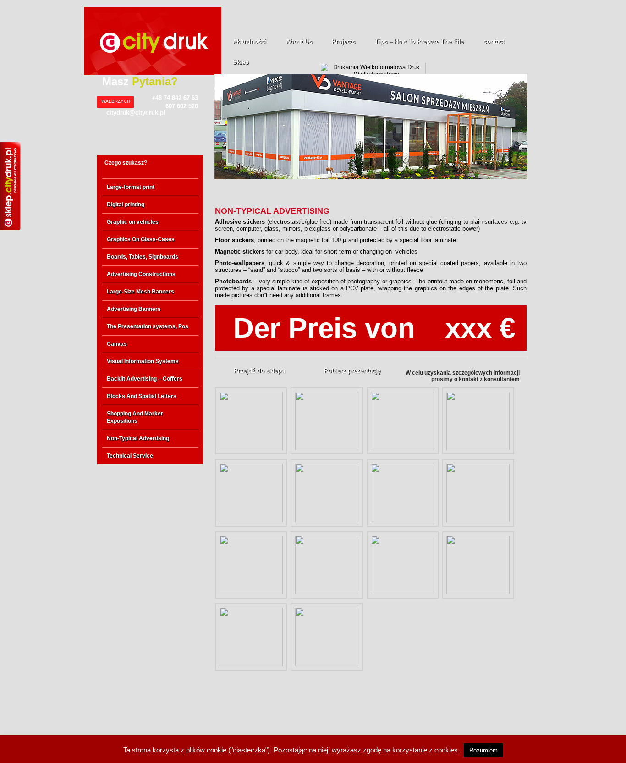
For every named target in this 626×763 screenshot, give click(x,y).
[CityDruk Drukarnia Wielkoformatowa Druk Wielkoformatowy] (152, 73)
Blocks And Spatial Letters (141, 396)
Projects (343, 41)
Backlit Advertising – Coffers (144, 379)
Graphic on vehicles (133, 222)
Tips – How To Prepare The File (419, 41)
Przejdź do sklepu (259, 370)
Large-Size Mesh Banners (140, 291)
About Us (299, 41)
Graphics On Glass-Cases (141, 239)
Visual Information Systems (143, 361)
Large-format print (130, 187)
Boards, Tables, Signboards (142, 257)
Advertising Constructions (141, 274)
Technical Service (130, 456)
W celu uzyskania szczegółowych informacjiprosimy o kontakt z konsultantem (463, 376)
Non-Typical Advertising (138, 438)
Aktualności (249, 41)
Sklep (241, 62)
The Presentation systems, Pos (147, 326)
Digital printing (125, 204)
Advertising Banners (134, 309)
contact (493, 41)
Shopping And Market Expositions (135, 417)
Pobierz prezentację (352, 370)
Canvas (117, 344)
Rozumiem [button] (483, 750)
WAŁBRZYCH (115, 101)
